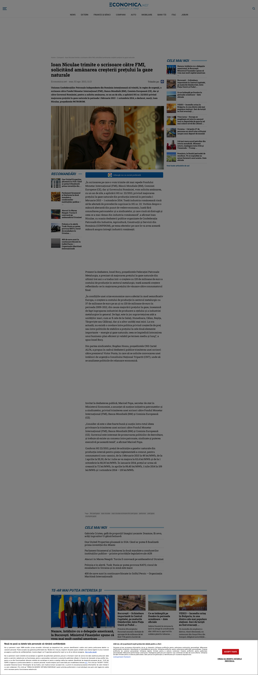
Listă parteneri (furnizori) (122, 657)
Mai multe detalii (91, 652)
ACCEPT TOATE (230, 652)
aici (86, 662)
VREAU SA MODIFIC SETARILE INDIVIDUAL (230, 660)
